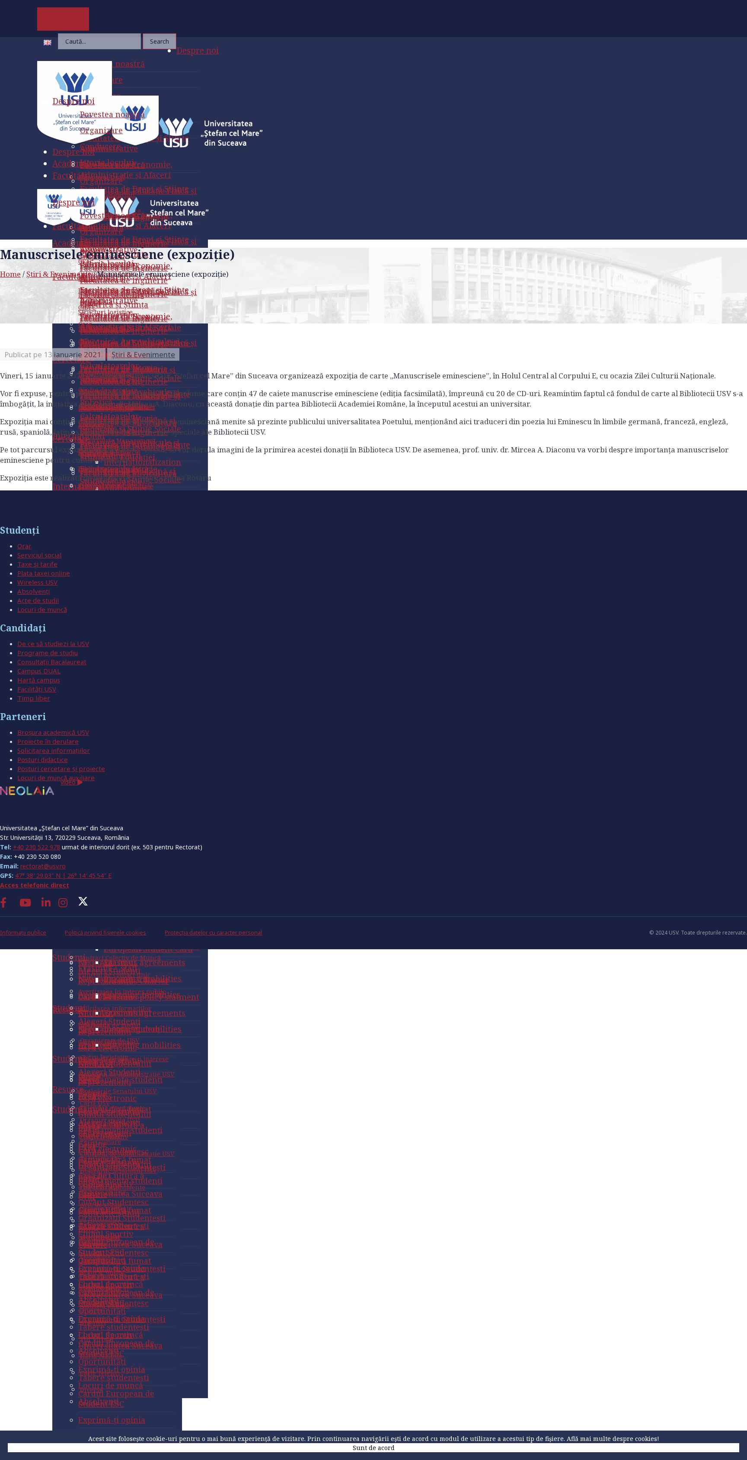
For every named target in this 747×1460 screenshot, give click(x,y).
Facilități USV (36, 689)
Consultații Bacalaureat (51, 661)
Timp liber (33, 698)
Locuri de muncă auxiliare (56, 777)
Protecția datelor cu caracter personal (213, 932)
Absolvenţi (33, 591)
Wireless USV (37, 582)
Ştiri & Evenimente (59, 274)
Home (10, 274)
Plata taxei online (43, 573)
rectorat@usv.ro (43, 866)
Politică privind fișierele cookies (105, 932)
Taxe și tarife (37, 564)
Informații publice (23, 932)
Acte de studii (38, 600)
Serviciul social (39, 555)
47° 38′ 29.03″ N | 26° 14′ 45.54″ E (63, 875)
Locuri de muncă (42, 609)
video (69, 782)
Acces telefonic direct (34, 885)
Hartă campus (38, 680)
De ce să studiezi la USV (53, 643)
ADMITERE (63, 19)
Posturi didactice (42, 759)
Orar (24, 545)
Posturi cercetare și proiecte (61, 768)
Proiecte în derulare (48, 741)
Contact (17, 812)
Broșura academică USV (53, 732)
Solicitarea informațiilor (53, 750)
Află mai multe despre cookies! (613, 1438)
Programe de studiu (47, 652)
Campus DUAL (39, 670)
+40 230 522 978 (36, 847)
